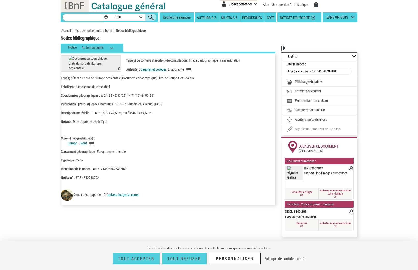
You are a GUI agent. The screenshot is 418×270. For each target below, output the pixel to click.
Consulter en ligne (302, 192)
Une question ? (282, 4)
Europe (72, 143)
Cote (270, 17)
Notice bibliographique (131, 30)
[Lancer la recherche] (151, 17)
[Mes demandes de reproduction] (316, 5)
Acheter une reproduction (335, 223)
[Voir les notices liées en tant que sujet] (92, 143)
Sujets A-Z (229, 17)
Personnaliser (235, 258)
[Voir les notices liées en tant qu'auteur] (189, 70)
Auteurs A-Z (206, 17)
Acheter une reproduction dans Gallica (335, 192)
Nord (83, 143)
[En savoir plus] (350, 169)
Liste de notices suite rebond (93, 30)
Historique (301, 4)
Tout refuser (184, 258)
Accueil (66, 30)
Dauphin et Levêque (153, 69)
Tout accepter (136, 258)
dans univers (337, 18)
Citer (296, 64)
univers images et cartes (123, 194)
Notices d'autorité (294, 17)
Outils (292, 56)
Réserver (301, 223)
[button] (106, 17)
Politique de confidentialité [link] (284, 258)
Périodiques (252, 17)
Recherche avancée (177, 17)
